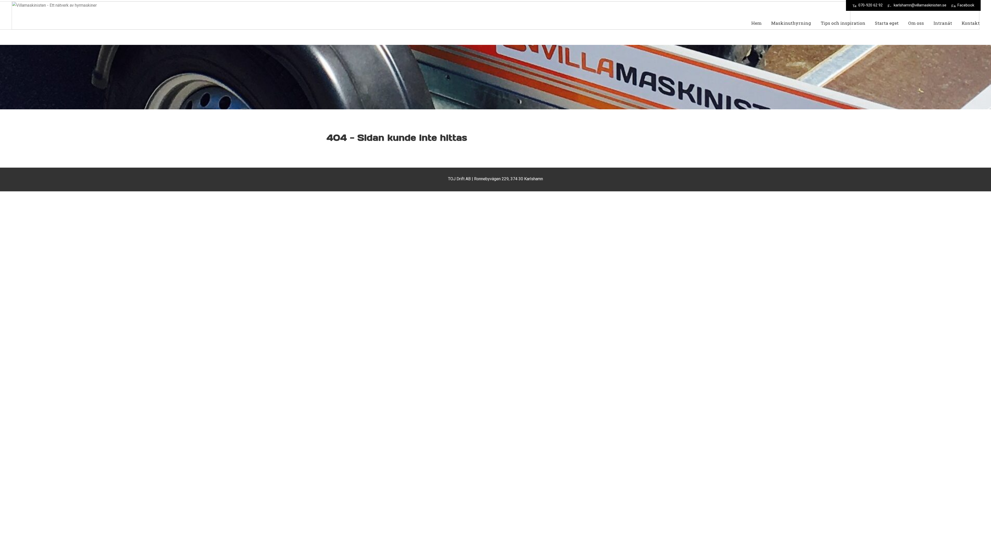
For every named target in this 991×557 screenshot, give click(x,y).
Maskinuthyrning (791, 23)
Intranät (942, 23)
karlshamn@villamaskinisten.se (920, 5)
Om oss (916, 23)
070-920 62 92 (870, 5)
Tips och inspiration (843, 23)
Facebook (965, 5)
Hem (756, 23)
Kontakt (971, 23)
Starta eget (887, 23)
